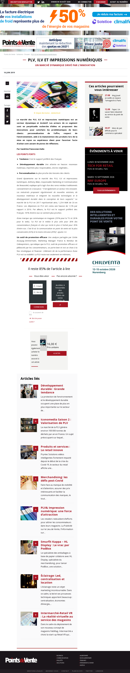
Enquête (60, 660)
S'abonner (100, 2)
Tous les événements (106, 190)
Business (60, 655)
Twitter (89, 671)
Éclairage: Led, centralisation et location (52, 579)
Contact (65, 671)
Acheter (56, 353)
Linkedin (99, 671)
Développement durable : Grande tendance (52, 388)
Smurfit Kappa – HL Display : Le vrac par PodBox (55, 545)
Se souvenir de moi (36, 314)
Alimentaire (84, 655)
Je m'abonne (60, 306)
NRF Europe (96, 180)
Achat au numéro (119, 2)
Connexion (39, 307)
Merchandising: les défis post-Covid (54, 478)
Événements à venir (87, 663)
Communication (62, 658)
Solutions (60, 663)
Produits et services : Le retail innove (55, 448)
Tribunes (83, 660)
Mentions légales (35, 671)
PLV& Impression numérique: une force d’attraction (56, 511)
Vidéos (82, 665)
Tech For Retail (100, 165)
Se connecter (84, 2)
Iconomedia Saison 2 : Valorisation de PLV (56, 421)
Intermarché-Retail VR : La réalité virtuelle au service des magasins (57, 616)
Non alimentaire (86, 658)
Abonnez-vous (52, 671)
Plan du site (77, 671)
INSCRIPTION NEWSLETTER (21, 2)
